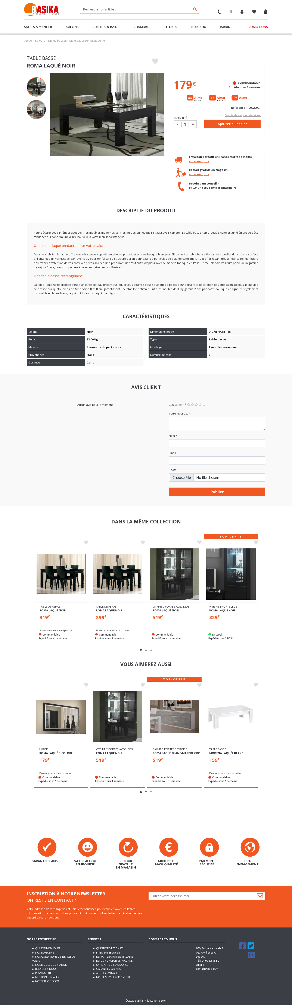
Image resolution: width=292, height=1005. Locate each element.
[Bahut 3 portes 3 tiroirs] (174, 716)
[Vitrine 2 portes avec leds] (174, 574)
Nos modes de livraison (51, 965)
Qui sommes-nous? (47, 948)
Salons (72, 27)
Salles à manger (38, 27)
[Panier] (267, 10)
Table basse (217, 749)
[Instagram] (251, 957)
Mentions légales (47, 977)
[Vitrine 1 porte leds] (231, 574)
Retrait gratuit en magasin (114, 956)
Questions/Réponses (109, 948)
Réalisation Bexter (156, 1000)
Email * (173, 453)
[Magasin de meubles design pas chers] (41, 15)
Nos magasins (44, 952)
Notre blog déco (47, 981)
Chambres (142, 27)
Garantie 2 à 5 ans (108, 969)
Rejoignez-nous (45, 969)
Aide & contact (106, 973)
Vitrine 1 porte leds (223, 606)
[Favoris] (254, 12)
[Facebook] (242, 947)
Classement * (177, 404)
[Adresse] (231, 12)
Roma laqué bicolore (55, 753)
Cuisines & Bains (106, 27)
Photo (173, 470)
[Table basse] (231, 716)
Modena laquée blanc (226, 753)
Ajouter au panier (232, 124)
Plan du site (43, 973)
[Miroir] (61, 716)
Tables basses (57, 40)
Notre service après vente (113, 977)
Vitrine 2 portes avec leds (171, 606)
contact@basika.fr (207, 969)
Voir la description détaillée (243, 115)
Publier (217, 491)
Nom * (173, 436)
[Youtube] (243, 957)
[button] (140, 650)
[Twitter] (251, 947)
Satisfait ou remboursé (112, 965)
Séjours (40, 40)
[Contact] (217, 10)
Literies (170, 27)
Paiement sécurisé (108, 952)
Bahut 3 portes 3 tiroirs (170, 749)
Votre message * (180, 413)
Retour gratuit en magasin (114, 961)
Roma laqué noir (53, 610)
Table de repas (50, 606)
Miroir (44, 749)
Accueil (28, 40)
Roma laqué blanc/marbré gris (177, 753)
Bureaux (198, 27)
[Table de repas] (61, 574)
